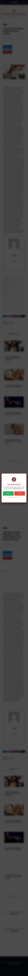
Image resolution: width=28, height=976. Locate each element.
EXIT (20, 493)
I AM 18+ (8, 493)
